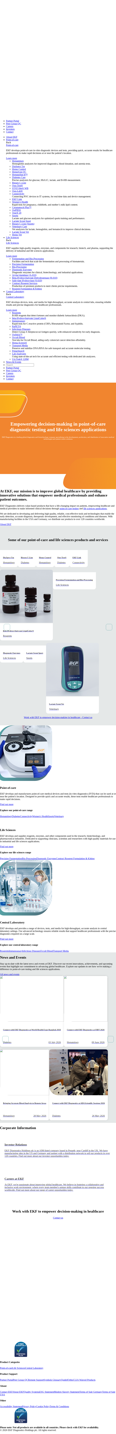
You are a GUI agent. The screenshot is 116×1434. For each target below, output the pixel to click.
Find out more (6, 804)
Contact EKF (6, 1392)
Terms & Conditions (59, 1406)
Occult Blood (18, 337)
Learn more (11, 158)
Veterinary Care (19, 226)
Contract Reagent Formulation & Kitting (75, 858)
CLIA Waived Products (84, 1380)
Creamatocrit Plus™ (21, 207)
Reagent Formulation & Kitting (27, 288)
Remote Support (36, 1380)
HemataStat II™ (20, 174)
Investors (10, 129)
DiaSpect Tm (18, 166)
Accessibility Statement (11, 1406)
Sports (15, 215)
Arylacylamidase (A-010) (24, 275)
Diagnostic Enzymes (22, 269)
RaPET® (16, 326)
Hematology (18, 161)
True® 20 (16, 213)
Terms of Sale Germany (90, 1392)
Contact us (58, 1218)
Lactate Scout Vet (20, 232)
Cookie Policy (43, 1406)
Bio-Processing (19, 267)
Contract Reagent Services (24, 283)
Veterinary (59, 816)
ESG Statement (46, 1392)
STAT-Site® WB (20, 188)
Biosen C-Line (19, 183)
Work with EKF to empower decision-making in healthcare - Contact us (58, 717)
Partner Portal (12, 121)
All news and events (9, 974)
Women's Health (40, 816)
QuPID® (16, 210)
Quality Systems (31, 1392)
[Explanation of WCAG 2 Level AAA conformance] (6, 1356)
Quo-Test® (17, 185)
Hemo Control (19, 169)
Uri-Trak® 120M (20, 359)
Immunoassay (18, 321)
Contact (9, 132)
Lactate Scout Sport (21, 221)
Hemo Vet (17, 234)
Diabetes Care (19, 177)
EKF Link (17, 199)
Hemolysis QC (19, 172)
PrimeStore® (18, 351)
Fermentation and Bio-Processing (28, 258)
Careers (9, 126)
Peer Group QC (13, 123)
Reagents (16, 312)
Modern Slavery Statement (66, 1392)
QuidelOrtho (67, 1380)
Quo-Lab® (17, 191)
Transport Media (20, 345)
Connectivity (18, 193)
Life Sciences (12, 237)
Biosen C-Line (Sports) (23, 224)
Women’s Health (20, 202)
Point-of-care (12, 139)
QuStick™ (17, 334)
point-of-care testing (69, 508)
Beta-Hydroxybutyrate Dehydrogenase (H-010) (34, 278)
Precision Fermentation (23, 264)
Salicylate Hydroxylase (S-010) (27, 280)
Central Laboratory (15, 291)
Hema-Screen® (19, 343)
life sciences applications (95, 508)
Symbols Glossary (52, 1380)
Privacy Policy (29, 1406)
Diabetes (16, 816)
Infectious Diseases (21, 329)
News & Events (13, 362)
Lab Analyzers (19, 353)
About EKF (11, 137)
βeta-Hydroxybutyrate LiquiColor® (29, 318)
